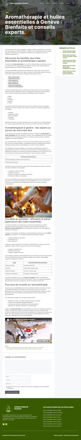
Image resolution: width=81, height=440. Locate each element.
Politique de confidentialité (71, 435)
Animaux (54, 3)
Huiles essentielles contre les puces (52, 426)
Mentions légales (58, 435)
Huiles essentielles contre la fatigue (52, 410)
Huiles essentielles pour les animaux (52, 415)
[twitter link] (4, 424)
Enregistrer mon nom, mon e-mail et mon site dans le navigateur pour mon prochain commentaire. (27, 387)
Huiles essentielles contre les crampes (53, 412)
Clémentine (11, 36)
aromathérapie (9, 49)
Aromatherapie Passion (19, 3)
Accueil (42, 3)
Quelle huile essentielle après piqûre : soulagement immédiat (69, 67)
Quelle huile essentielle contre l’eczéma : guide (69, 51)
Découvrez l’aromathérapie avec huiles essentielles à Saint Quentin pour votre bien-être (25, 347)
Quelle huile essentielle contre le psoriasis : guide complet (70, 56)
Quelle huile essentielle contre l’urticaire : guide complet (69, 62)
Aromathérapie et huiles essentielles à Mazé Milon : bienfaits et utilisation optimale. (24, 348)
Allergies (48, 3)
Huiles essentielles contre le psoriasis (52, 423)
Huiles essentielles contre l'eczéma (52, 421)
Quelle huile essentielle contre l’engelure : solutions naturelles (69, 72)
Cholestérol (61, 3)
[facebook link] (6, 424)
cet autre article (41, 180)
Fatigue (68, 3)
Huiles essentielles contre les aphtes (52, 419)
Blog (74, 3)
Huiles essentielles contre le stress (52, 417)
